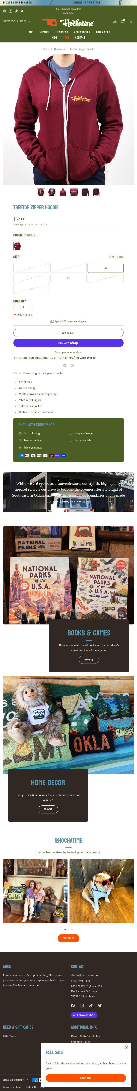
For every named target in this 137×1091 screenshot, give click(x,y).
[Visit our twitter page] (22, 11)
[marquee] (68, 3)
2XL (105, 278)
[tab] (65, 929)
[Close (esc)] (126, 1047)
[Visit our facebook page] (5, 11)
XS (31, 267)
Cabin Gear (103, 32)
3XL (31, 289)
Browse (89, 659)
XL (68, 278)
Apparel (44, 32)
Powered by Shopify (12, 1087)
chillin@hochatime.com (85, 975)
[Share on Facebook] (64, 365)
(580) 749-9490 (80, 981)
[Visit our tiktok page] (16, 11)
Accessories (82, 32)
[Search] (130, 21)
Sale (66, 37)
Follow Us (68, 938)
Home (30, 32)
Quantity (19, 301)
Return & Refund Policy (86, 1036)
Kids (54, 37)
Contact (80, 37)
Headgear (62, 32)
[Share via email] (72, 365)
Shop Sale (86, 1077)
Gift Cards (9, 1036)
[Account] (115, 21)
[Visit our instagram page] (10, 11)
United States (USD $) (15, 21)
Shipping (18, 224)
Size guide (116, 257)
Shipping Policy (80, 1041)
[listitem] (68, 11)
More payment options (68, 352)
